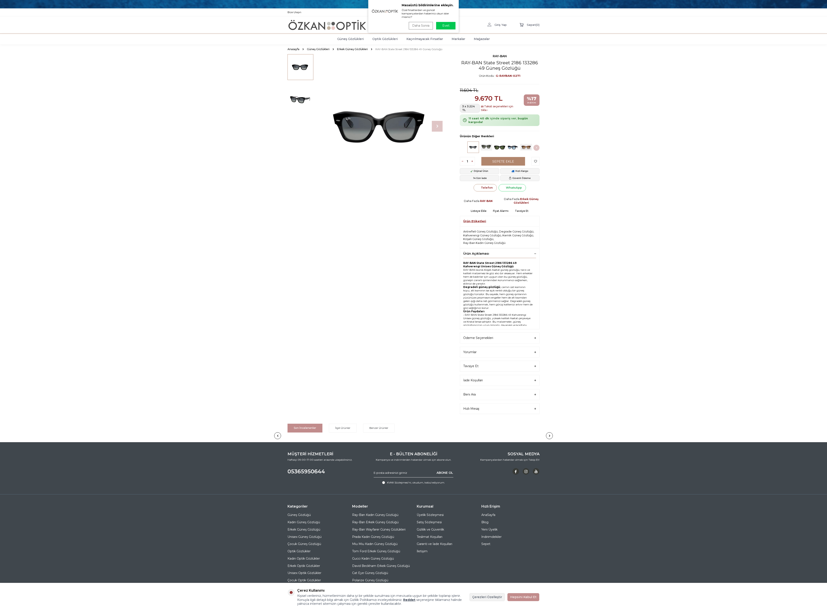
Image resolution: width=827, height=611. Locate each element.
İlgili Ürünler (342, 427)
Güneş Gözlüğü (299, 515)
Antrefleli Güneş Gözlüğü (480, 231)
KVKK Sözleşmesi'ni (399, 482)
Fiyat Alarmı (500, 210)
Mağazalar (482, 39)
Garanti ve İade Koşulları (434, 544)
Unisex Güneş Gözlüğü (305, 537)
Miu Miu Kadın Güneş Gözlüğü (375, 544)
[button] (437, 126)
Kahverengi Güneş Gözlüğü (482, 235)
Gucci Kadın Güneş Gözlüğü (373, 558)
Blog (484, 522)
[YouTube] (536, 471)
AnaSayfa (488, 515)
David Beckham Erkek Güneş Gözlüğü (381, 566)
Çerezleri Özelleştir (487, 597)
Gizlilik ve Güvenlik (430, 529)
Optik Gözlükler (299, 551)
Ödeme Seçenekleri (478, 338)
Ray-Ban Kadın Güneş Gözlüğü (484, 243)
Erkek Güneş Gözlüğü (304, 529)
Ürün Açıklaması (476, 253)
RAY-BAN (500, 56)
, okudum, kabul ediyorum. (416, 482)
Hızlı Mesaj (471, 409)
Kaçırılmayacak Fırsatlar (424, 39)
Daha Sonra (420, 26)
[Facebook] (515, 471)
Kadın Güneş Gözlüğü (304, 522)
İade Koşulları (473, 380)
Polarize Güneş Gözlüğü (370, 580)
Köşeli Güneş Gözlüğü (478, 239)
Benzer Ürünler (378, 427)
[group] (381, 126)
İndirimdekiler (491, 537)
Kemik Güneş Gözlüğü (517, 235)
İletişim (422, 551)
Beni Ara (469, 394)
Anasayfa (293, 49)
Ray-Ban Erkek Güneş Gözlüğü (375, 522)
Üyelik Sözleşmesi (430, 515)
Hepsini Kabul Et (523, 597)
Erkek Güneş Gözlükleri (352, 49)
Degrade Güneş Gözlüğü (516, 231)
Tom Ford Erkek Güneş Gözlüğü (376, 551)
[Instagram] (525, 471)
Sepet (485, 544)
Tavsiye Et (522, 210)
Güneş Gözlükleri (350, 39)
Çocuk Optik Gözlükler (304, 580)
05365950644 (306, 471)
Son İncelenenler (305, 427)
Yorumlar (470, 352)
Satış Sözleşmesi (429, 522)
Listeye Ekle (479, 210)
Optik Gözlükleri (385, 39)
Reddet (409, 600)
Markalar (458, 39)
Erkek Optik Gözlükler (304, 566)
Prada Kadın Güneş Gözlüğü (373, 537)
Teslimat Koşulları (429, 537)
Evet (445, 26)
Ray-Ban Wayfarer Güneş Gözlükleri (379, 529)
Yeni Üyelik (489, 529)
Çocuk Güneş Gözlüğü (304, 544)
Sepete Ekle (503, 161)
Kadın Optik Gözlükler (304, 558)
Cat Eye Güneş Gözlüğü (370, 573)
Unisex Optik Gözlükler (304, 573)
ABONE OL (445, 473)
